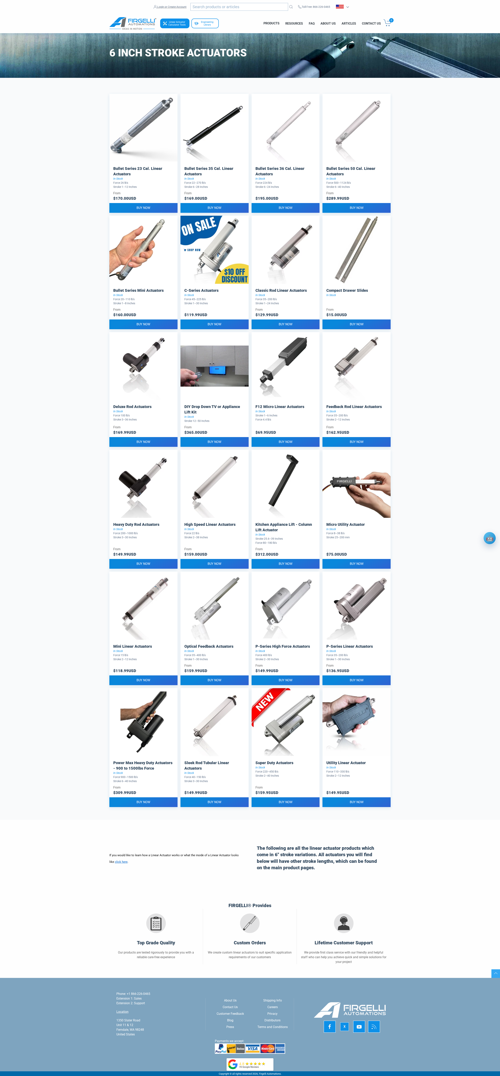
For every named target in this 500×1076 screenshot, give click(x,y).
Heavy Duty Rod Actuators (136, 524)
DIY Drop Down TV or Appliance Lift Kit (212, 409)
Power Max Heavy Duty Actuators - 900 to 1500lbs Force (142, 765)
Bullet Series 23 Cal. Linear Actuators (137, 171)
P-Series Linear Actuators (349, 646)
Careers (272, 1007)
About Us (328, 23)
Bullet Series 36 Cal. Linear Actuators (279, 171)
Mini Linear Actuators (132, 646)
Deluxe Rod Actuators (132, 406)
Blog (230, 1020)
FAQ (312, 23)
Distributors (272, 1020)
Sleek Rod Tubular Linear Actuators (206, 765)
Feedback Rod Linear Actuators (354, 406)
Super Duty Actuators (274, 762)
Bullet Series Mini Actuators (138, 290)
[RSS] (374, 1027)
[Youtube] (359, 1027)
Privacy (272, 1014)
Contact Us (371, 23)
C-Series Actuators (201, 290)
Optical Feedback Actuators (208, 646)
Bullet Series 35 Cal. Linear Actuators (208, 171)
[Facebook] (330, 1027)
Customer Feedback (230, 1014)
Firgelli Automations (270, 1073)
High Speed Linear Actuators (210, 524)
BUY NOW (143, 208)
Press (230, 1027)
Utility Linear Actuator (346, 762)
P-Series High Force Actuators (282, 646)
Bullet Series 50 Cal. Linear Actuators (350, 171)
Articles (349, 23)
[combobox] (239, 7)
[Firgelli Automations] (233, 1064)
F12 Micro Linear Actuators (279, 406)
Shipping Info (272, 1000)
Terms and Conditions (272, 1027)
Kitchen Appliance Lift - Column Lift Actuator (283, 527)
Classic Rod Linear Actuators (281, 290)
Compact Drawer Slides (347, 290)
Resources (294, 23)
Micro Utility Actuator (345, 524)
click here (121, 862)
